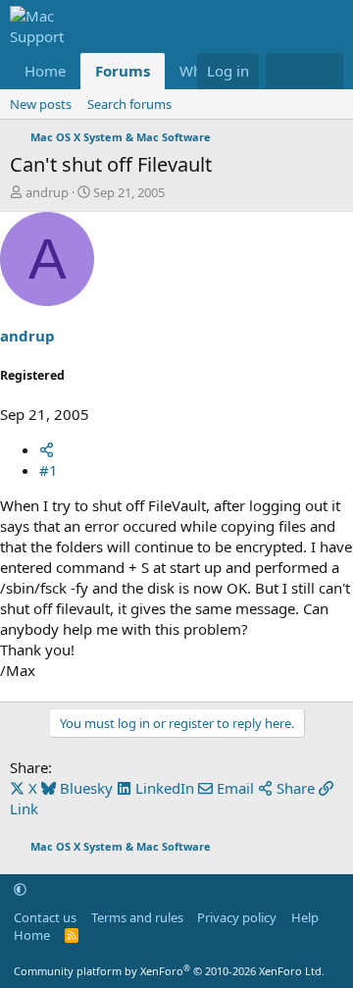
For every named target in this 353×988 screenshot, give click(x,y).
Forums (122, 70)
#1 (48, 470)
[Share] (46, 449)
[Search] (324, 71)
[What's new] (285, 71)
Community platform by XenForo (169, 970)
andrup (47, 192)
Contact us (45, 917)
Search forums (129, 104)
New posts (41, 104)
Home (45, 70)
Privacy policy (237, 917)
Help (305, 917)
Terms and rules (137, 917)
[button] (20, 889)
